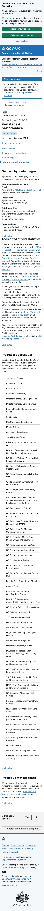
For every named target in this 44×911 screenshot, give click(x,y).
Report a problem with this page (22, 828)
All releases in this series (13, 143)
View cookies (22, 41)
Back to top (7, 236)
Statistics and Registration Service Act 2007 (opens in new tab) (22, 266)
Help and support (10, 852)
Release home (8, 148)
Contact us (30, 845)
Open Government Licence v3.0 (16, 879)
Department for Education (14, 859)
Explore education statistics (17, 53)
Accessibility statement (12, 848)
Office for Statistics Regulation (16, 867)
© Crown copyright (22, 905)
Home (4, 102)
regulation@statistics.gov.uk (15, 336)
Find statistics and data (18, 102)
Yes (28, 817)
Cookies (5, 845)
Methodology (8, 157)
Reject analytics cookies (22, 35)
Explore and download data (15, 153)
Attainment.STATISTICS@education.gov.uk (21, 190)
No (39, 817)
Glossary (29, 848)
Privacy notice (17, 845)
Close (39, 71)
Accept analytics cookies (22, 29)
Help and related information (15, 162)
